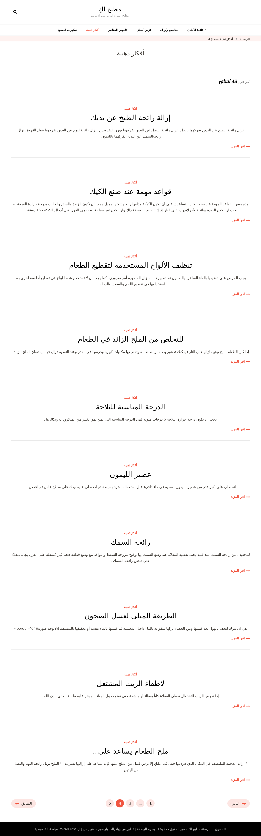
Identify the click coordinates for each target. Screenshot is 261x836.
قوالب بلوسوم (107, 829)
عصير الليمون (130, 474)
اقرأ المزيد (238, 146)
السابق (26, 803)
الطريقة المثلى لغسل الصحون (130, 615)
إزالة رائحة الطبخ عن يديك (130, 117)
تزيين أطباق (144, 30)
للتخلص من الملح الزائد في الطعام (131, 339)
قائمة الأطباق (195, 30)
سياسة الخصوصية (46, 829)
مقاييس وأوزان (169, 30)
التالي (235, 803)
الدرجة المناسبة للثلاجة (130, 406)
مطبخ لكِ (109, 9)
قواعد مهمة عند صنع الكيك (130, 191)
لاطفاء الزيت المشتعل (131, 683)
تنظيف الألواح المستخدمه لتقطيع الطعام (130, 265)
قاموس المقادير (117, 30)
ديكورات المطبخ (67, 30)
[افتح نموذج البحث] (15, 12)
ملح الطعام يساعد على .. (130, 751)
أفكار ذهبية (92, 30)
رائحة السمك (130, 542)
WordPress (68, 829)
